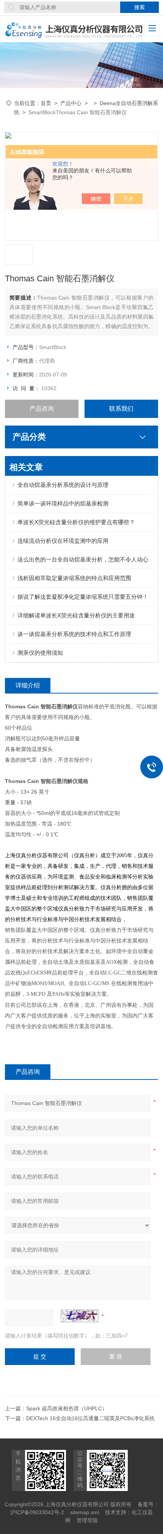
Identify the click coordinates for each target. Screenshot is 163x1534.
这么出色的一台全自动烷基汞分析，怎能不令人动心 (82, 559)
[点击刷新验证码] (80, 1315)
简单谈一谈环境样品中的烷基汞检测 (62, 503)
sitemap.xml (84, 1512)
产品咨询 (42, 408)
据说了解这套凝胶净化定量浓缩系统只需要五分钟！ (82, 596)
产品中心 (71, 103)
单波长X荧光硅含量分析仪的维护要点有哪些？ (76, 522)
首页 (46, 103)
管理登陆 (87, 1520)
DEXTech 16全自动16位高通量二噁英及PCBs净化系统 (90, 1418)
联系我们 (121, 408)
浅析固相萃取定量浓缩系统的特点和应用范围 (74, 578)
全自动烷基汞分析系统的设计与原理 (62, 485)
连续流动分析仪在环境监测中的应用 (62, 540)
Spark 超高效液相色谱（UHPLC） (66, 1408)
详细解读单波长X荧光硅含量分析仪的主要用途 (76, 615)
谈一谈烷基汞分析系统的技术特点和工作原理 (74, 634)
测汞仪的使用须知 (40, 652)
